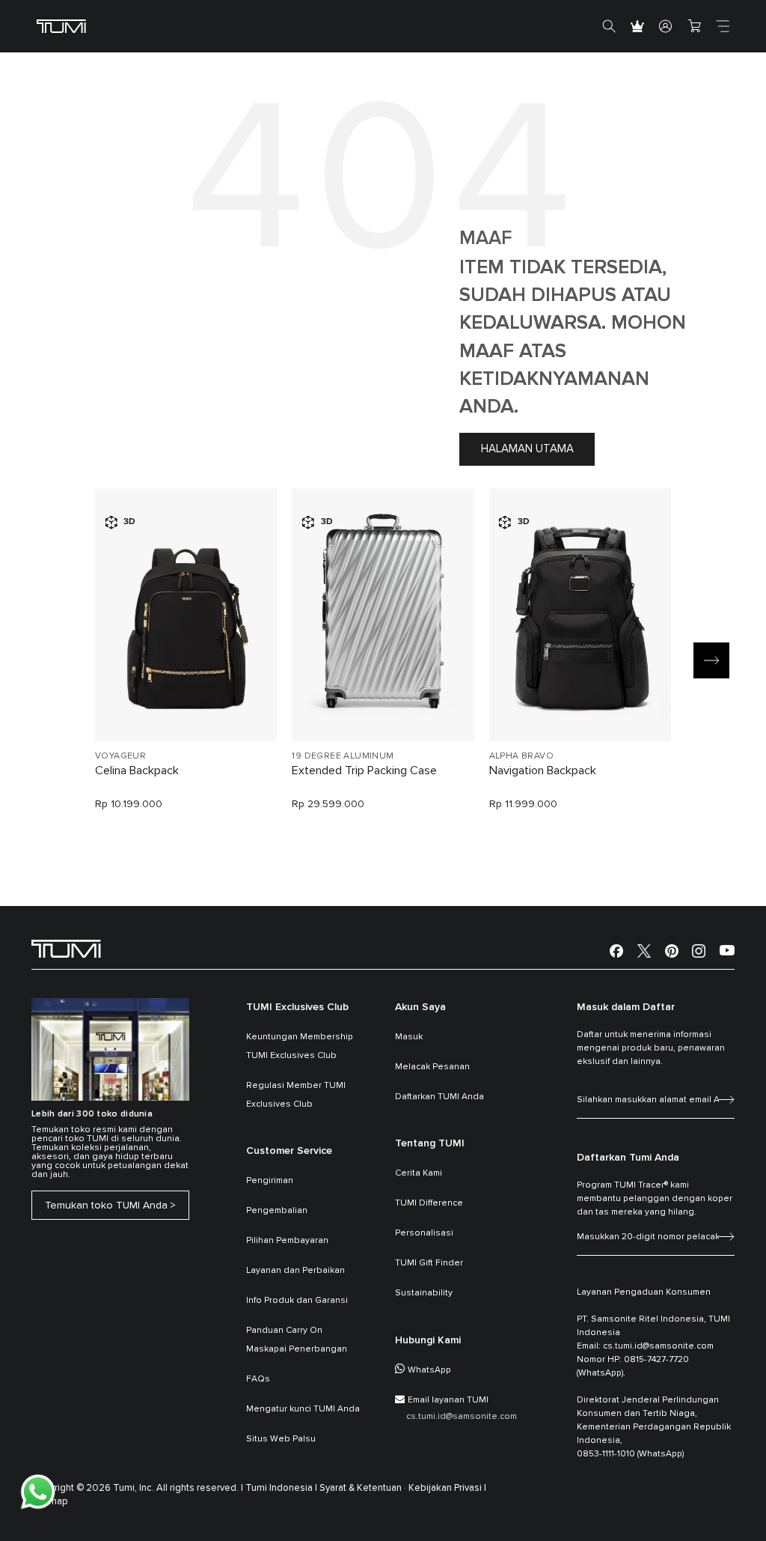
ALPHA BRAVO (521, 756)
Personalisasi (424, 1233)
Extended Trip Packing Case (364, 770)
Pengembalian (276, 1210)
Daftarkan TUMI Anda (439, 1096)
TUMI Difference (429, 1203)
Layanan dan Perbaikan (295, 1270)
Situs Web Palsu (281, 1439)
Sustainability (424, 1293)
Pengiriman (269, 1180)
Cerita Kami (418, 1173)
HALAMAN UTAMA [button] (527, 449)
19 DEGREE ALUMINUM (342, 756)
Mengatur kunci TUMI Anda (303, 1409)
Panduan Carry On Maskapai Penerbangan (296, 1340)
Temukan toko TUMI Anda (106, 1205)
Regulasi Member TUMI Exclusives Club (296, 1095)
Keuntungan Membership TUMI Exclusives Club (299, 1046)
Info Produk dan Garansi (297, 1300)
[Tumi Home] (61, 25)
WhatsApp (429, 1370)
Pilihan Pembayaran (287, 1240)
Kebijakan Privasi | (447, 1488)
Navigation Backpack (542, 770)
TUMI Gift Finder (429, 1263)
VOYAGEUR (120, 756)
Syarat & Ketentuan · (362, 1488)
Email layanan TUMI (448, 1400)
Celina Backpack (137, 770)
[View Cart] (694, 26)
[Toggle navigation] (722, 26)
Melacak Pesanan (432, 1067)
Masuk (409, 1037)
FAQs (258, 1379)
